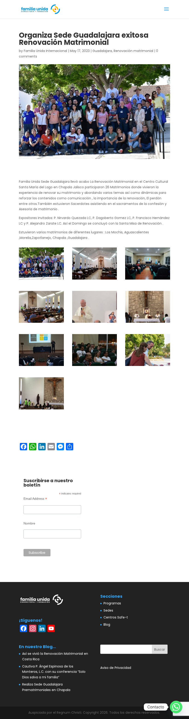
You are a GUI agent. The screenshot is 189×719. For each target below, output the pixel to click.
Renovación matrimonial (133, 51)
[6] (147, 322)
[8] (94, 366)
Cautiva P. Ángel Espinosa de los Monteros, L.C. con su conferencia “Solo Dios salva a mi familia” (54, 672)
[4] (41, 322)
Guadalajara (102, 51)
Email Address (35, 499)
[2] (94, 279)
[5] (94, 322)
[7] (41, 366)
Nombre (29, 523)
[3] (147, 279)
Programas (112, 603)
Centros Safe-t (115, 617)
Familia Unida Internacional (45, 51)
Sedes (108, 610)
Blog (106, 624)
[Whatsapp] (176, 707)
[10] (41, 409)
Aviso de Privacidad (115, 667)
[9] (147, 366)
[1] (41, 279)
